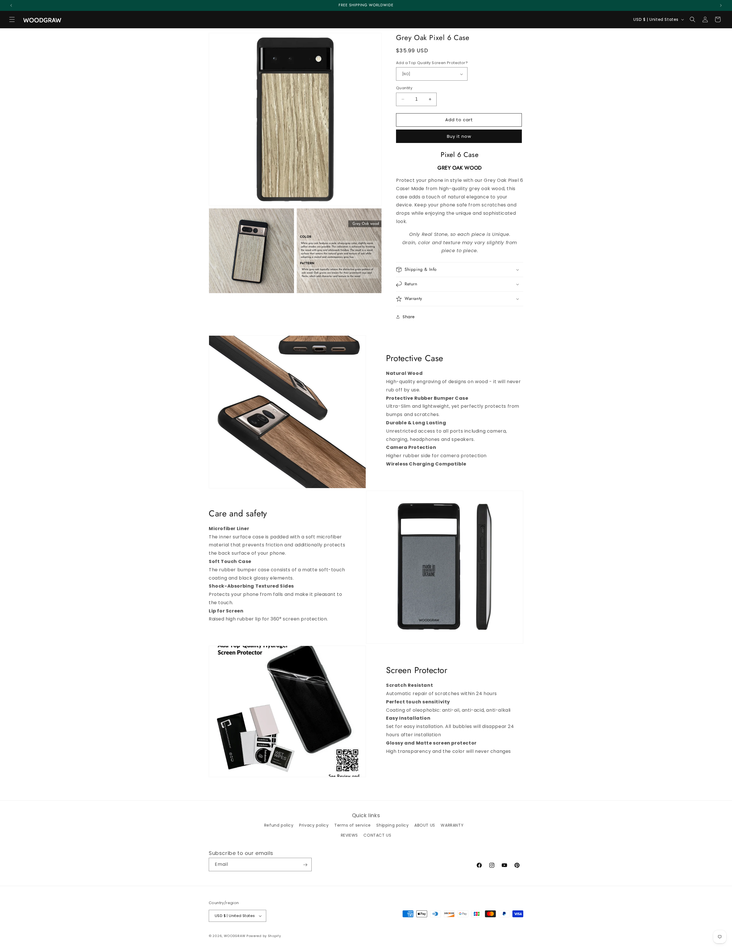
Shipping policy (392, 825)
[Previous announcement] (11, 5)
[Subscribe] (305, 865)
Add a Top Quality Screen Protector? (432, 62)
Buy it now (459, 136)
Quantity (404, 88)
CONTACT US (377, 835)
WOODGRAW (235, 936)
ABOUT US (424, 825)
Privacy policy (314, 825)
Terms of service (352, 825)
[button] (12, 19)
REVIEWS (349, 835)
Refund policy (279, 825)
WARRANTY (452, 825)
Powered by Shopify (263, 936)
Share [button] (409, 317)
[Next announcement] (721, 5)
